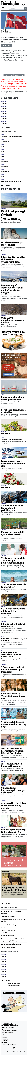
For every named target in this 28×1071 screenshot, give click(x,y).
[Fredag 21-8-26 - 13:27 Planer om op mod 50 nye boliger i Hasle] (14, 523)
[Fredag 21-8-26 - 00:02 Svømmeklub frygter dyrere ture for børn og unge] (14, 713)
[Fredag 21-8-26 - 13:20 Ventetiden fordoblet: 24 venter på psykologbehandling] (14, 549)
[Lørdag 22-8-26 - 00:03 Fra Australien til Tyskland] (14, 851)
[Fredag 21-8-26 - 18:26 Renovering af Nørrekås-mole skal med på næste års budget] (14, 276)
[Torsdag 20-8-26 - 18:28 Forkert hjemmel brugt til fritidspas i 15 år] (14, 821)
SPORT (3, 885)
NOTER (2, 407)
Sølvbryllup (4, 161)
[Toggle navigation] (3, 8)
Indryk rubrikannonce (8, 947)
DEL (3, 45)
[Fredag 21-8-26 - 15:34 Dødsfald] (14, 425)
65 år (2, 151)
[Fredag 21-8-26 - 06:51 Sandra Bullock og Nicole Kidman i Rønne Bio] (14, 685)
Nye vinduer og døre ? (8, 935)
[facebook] (14, 1047)
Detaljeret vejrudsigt (14, 985)
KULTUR (3, 691)
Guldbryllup (5, 141)
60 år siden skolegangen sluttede (11, 181)
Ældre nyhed (19, 75)
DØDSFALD (3, 101)
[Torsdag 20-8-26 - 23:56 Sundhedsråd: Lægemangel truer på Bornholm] (14, 779)
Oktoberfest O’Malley (8, 916)
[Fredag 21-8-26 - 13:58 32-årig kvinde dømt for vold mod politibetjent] (14, 497)
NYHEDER (3, 208)
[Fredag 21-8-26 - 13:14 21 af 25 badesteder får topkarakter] (14, 576)
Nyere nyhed (8, 75)
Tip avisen (4, 1042)
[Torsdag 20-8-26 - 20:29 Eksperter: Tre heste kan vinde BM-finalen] (14, 879)
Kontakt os (5, 1039)
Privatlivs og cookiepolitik (9, 1044)
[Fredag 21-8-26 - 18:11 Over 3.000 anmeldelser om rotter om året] (14, 309)
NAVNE (2, 134)
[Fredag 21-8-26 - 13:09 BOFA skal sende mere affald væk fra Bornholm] (14, 600)
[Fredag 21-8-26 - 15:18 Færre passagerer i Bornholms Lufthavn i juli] (14, 452)
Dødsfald (4, 103)
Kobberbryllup (5, 171)
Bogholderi (5, 1040)
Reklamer (4, 1037)
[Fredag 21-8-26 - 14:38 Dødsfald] (14, 479)
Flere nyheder (5, 127)
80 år (2, 156)
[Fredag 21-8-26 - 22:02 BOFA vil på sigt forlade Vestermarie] (14, 200)
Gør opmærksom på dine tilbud (11, 944)
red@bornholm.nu (6, 1034)
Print (9, 45)
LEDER (2, 394)
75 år (2, 146)
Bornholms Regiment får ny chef (11, 136)
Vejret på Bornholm (14, 983)
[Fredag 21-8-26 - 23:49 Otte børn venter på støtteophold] (14, 233)
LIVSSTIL (4, 857)
